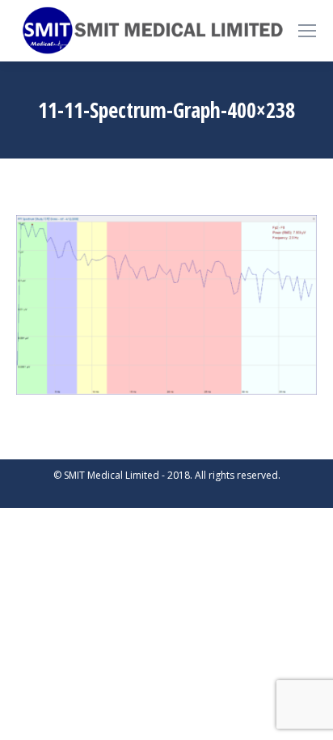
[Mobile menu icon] (307, 30)
